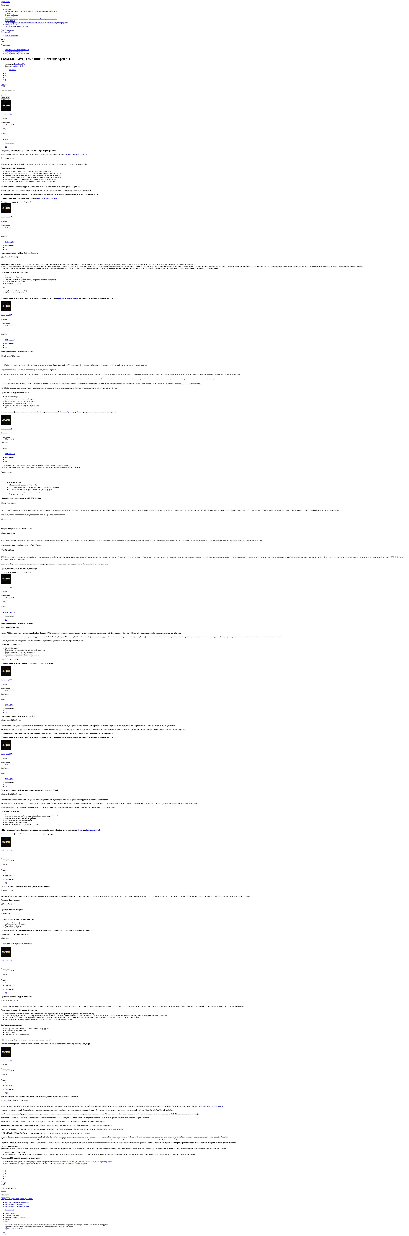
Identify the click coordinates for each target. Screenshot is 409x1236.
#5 (6, 620)
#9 (6, 993)
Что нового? (9, 17)
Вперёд (3, 85)
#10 (6, 1093)
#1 (6, 147)
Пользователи (10, 21)
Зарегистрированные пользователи (18, 23)
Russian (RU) (9, 1210)
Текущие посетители (38, 23)
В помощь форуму (22, 26)
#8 (6, 883)
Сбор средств (10, 26)
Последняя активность (48, 19)
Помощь (8, 1219)
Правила (8, 9)
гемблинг (12, 70)
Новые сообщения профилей (29, 19)
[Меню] (2, 4)
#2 (6, 249)
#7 (6, 786)
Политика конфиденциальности (16, 1217)
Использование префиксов (47, 11)
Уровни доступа (31, 11)
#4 (6, 461)
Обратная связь (10, 1213)
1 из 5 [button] (3, 87)
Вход (2, 41)
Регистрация (5, 45)
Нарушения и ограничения (15, 11)
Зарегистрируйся (80, 154)
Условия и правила (12, 1215)
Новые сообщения (11, 15)
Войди (68, 154)
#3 (6, 347)
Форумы (8, 13)
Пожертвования (11, 24)
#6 (6, 712)
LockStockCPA (19, 64)
